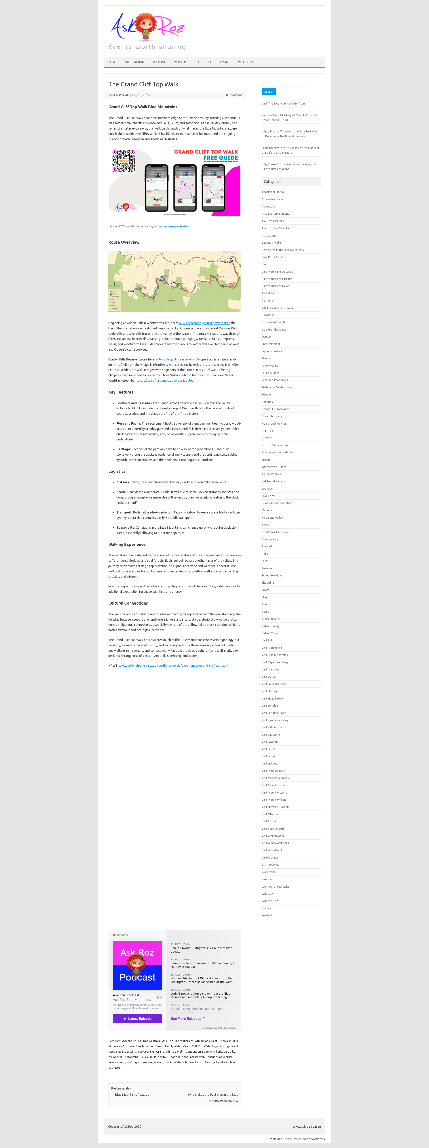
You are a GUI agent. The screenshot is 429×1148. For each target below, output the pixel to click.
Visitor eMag (270, 857)
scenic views (117, 1062)
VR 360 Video (270, 864)
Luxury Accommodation (277, 503)
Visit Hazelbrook (272, 698)
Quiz (265, 560)
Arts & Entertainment (275, 213)
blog (264, 264)
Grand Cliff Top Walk (196, 1046)
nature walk (197, 1056)
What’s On (245, 62)
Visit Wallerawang (273, 835)
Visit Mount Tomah (274, 785)
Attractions (202, 1040)
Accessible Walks (272, 199)
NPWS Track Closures (275, 532)
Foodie (266, 394)
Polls (265, 553)
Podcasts (268, 546)
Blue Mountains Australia (278, 271)
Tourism (267, 604)
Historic (267, 437)
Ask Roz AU (121, 95)
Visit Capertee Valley (275, 662)
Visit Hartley (269, 691)
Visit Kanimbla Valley (275, 720)
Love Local (268, 495)
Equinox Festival (272, 351)
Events (266, 358)
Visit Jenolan (270, 705)
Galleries (267, 401)
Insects (266, 459)
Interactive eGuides (274, 466)
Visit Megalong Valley (275, 777)
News (265, 524)
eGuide (266, 336)
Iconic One (275, 1138)
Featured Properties (275, 379)
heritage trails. (225, 1051)
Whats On (268, 893)
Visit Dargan (269, 676)
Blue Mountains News (150, 1046)
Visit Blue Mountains (275, 654)
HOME (112, 62)
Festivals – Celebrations (277, 387)
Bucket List (268, 293)
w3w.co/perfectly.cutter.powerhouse (204, 323)
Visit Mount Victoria (274, 792)
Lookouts (268, 488)
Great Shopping (272, 416)
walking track (163, 1062)
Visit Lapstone (271, 734)
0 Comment (234, 95)
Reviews (267, 568)
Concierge (268, 314)
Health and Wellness (275, 423)
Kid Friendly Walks (273, 481)
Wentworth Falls (199, 1062)
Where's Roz (270, 900)
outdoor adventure (220, 1056)
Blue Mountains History (277, 278)
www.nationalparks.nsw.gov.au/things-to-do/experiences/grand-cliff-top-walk (173, 665)
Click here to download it (172, 226)
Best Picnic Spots (273, 257)
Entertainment (271, 343)
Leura (144, 1056)
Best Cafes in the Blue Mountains (283, 249)
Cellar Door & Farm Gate (277, 307)
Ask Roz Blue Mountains (177, 1040)
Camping (267, 300)
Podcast (159, 62)
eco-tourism (146, 1051)
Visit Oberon (270, 814)
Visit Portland (270, 821)
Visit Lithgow (270, 763)
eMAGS (224, 62)
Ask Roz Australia (149, 1040)
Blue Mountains (126, 1051)
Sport (265, 589)
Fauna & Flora (270, 372)
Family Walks (173, 1046)
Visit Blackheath (272, 647)
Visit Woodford (272, 850)
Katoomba (132, 1056)
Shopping (268, 582)
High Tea (267, 430)
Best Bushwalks (221, 1040)
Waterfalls (180, 1062)
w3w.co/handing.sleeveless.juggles (168, 380)
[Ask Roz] (147, 49)
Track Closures (271, 618)
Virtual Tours (270, 633)
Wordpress (317, 1138)
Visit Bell (267, 640)
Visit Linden (269, 756)
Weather (267, 879)
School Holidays (272, 575)
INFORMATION (134, 62)
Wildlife (266, 908)
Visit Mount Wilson (274, 799)
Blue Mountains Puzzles (130, 1094)
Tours (265, 611)
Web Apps (180, 62)
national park (179, 1056)
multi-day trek (159, 1056)
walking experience (139, 1062)
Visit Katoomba (272, 727)
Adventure (129, 1040)
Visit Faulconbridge (274, 683)
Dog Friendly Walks (274, 329)
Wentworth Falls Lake (275, 886)
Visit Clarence (270, 669)
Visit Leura (268, 748)
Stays (265, 597)
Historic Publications (275, 445)
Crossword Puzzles (274, 322)
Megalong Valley (272, 517)
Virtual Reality (271, 626)
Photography (270, 539)
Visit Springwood (273, 828)
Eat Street (203, 62)
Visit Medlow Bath (273, 770)
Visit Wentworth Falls (275, 842)
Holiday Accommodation (278, 452)
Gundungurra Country (200, 1051)
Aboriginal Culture (273, 191)
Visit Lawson (270, 741)
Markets (267, 510)
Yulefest (267, 915)
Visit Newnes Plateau (275, 806)
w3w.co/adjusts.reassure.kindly (178, 359)
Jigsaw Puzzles (271, 474)
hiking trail (115, 1056)
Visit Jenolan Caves (274, 712)
